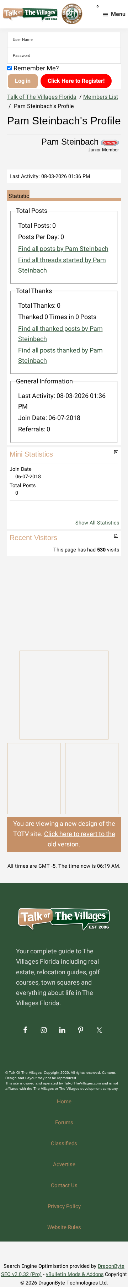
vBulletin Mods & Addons (74, 1274)
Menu (118, 14)
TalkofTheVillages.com (82, 1083)
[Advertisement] (64, 602)
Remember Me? (36, 68)
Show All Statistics (97, 523)
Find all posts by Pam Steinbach (63, 249)
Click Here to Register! (76, 81)
